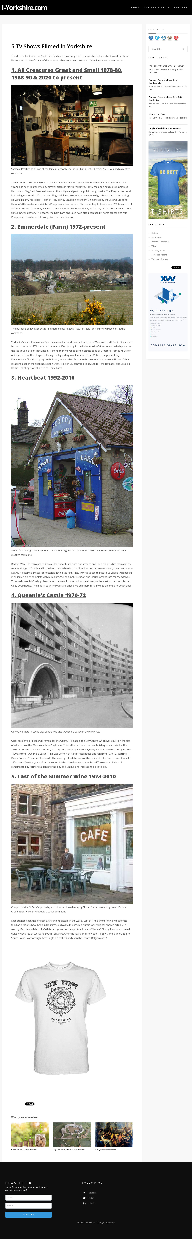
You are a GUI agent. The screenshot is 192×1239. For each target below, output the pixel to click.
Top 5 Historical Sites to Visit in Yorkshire (69, 1150)
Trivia (154, 246)
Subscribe (28, 1214)
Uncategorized (158, 250)
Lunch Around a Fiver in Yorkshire (24, 1150)
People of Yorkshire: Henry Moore (164, 128)
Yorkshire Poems (159, 254)
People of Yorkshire (161, 241)
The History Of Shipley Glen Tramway (166, 65)
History (155, 233)
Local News (157, 237)
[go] (184, 49)
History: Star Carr (156, 114)
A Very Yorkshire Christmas (105, 1150)
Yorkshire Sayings (160, 259)
